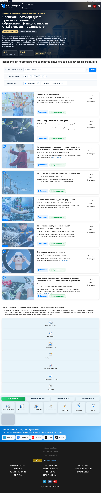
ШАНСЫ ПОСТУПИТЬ (93, 1)
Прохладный (40, 53)
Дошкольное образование (48, 95)
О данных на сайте (18, 472)
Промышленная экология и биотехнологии (58, 286)
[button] (87, 70)
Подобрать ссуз (63, 398)
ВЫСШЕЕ (4, 1)
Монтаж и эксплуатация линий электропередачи (58, 173)
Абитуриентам (50, 466)
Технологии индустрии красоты (51, 252)
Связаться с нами (50, 475)
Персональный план (38, 398)
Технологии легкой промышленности (57, 152)
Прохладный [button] (32, 83)
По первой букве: (12, 76)
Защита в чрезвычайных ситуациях (52, 121)
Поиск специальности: (13, 70)
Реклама (18, 475)
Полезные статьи (88, 398)
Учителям (18, 469)
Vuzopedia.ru (47, 486)
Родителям (83, 466)
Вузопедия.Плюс (51, 448)
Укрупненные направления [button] (52, 83)
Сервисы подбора (17, 466)
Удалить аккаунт (83, 472)
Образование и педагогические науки (57, 97)
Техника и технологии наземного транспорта (59, 231)
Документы (50, 472)
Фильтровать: (11, 83)
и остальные (56, 157)
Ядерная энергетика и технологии (55, 255)
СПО (9, 1)
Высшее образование (50, 451)
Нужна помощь (58, 112)
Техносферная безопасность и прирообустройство (61, 124)
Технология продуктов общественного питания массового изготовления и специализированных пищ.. (58, 280)
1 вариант (42, 112)
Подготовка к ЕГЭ (50, 455)
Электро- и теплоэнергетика (54, 176)
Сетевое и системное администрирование (56, 200)
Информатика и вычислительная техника (58, 202)
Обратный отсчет (50, 469)
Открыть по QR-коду (83, 469)
